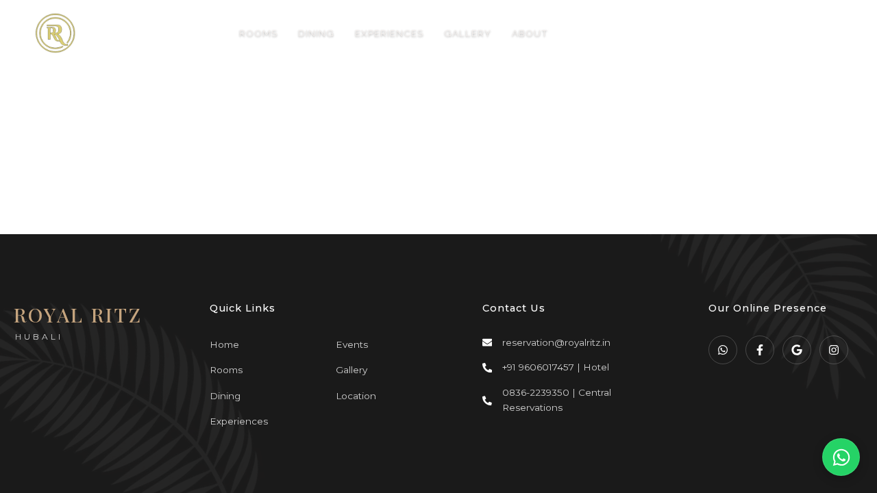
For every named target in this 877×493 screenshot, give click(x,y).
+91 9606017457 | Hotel (555, 367)
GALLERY (467, 32)
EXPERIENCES (389, 32)
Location (356, 395)
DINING (316, 32)
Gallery (351, 369)
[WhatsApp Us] (841, 457)
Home (224, 344)
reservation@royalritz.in (556, 342)
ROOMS (258, 32)
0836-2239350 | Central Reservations (556, 400)
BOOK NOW (755, 33)
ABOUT (530, 32)
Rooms (226, 369)
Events (352, 344)
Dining (225, 395)
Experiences (239, 421)
